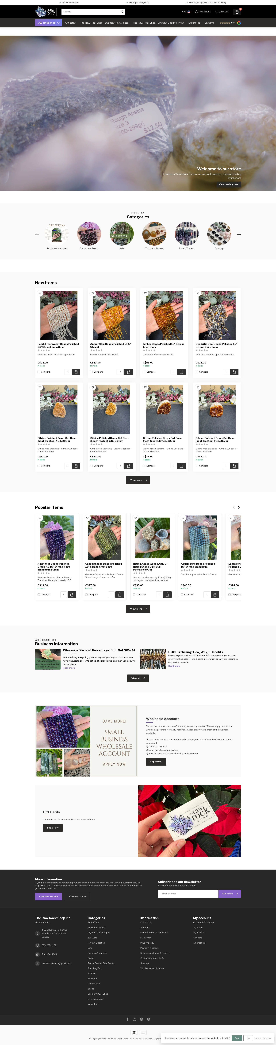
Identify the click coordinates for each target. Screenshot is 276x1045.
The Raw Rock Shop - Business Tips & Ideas (104, 22)
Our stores (194, 22)
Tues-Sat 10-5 (49, 954)
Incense (92, 973)
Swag (91, 958)
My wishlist (198, 932)
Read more (69, 667)
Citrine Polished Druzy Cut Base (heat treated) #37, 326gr (162, 439)
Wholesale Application (152, 968)
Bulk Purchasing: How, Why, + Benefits (195, 652)
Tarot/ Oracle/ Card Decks (101, 963)
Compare (45, 372)
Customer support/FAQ (152, 958)
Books (91, 988)
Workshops (93, 1004)
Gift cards (70, 22)
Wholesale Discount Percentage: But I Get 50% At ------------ (99, 652)
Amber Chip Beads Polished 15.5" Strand (110, 345)
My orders (198, 927)
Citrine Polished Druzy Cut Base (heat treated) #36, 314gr (109, 439)
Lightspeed (147, 1038)
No (248, 1038)
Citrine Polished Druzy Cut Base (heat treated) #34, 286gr (57, 439)
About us (145, 927)
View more (136, 480)
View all (136, 678)
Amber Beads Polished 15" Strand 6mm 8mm (163, 345)
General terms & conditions (154, 932)
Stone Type (93, 922)
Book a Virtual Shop (98, 993)
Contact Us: (146, 922)
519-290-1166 (49, 945)
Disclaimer (145, 937)
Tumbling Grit (94, 968)
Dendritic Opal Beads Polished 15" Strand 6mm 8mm (216, 345)
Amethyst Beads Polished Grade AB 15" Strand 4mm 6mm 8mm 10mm (54, 566)
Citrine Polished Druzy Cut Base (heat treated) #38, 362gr (215, 439)
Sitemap (144, 963)
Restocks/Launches (97, 953)
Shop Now (52, 827)
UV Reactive (94, 983)
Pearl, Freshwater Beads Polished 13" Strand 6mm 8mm (58, 345)
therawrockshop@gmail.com (56, 963)
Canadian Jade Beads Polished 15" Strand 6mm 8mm (103, 565)
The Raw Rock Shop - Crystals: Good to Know (158, 22)
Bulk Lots (92, 937)
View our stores (77, 896)
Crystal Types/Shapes (99, 932)
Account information (203, 922)
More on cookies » (262, 1038)
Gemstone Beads (96, 927)
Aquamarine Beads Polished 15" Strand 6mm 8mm (198, 565)
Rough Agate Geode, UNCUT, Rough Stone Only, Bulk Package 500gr (150, 566)
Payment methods (149, 947)
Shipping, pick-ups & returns (154, 953)
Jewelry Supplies (96, 942)
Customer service (48, 896)
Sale (90, 947)
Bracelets (92, 978)
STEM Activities (95, 999)
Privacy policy (147, 942)
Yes (237, 1038)
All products (199, 942)
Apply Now (156, 761)
